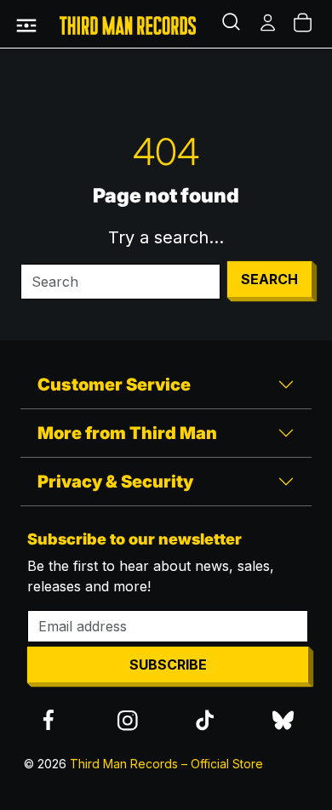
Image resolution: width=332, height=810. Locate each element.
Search (269, 279)
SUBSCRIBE (168, 664)
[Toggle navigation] (26, 24)
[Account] (269, 23)
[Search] (233, 23)
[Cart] (303, 23)
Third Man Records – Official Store (166, 763)
